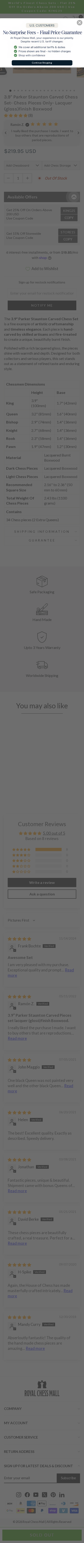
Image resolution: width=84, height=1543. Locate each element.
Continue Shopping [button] (42, 62)
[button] (79, 22)
